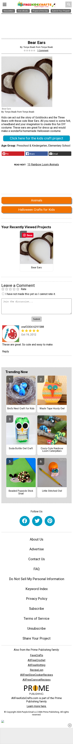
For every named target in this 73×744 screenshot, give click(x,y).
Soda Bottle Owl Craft (21, 448)
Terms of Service (36, 618)
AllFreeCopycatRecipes (37, 679)
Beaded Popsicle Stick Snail (21, 492)
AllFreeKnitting (36, 665)
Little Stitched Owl (52, 491)
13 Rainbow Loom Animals (43, 164)
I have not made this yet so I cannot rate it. (30, 294)
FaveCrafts (36, 655)
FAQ (36, 569)
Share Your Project (37, 638)
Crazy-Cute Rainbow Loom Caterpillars (52, 450)
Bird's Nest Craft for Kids (20, 408)
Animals (36, 200)
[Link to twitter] (37, 521)
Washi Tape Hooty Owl (52, 408)
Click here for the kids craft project (36, 138)
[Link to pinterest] (50, 521)
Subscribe (36, 609)
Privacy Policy (36, 599)
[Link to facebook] (25, 521)
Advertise (36, 549)
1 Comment (42, 50)
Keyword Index (36, 589)
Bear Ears (36, 267)
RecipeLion (36, 670)
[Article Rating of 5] (29, 50)
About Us (36, 539)
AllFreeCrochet (36, 660)
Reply (5, 351)
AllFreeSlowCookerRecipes (36, 674)
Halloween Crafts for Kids (36, 210)
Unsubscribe (36, 628)
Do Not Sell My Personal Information (36, 579)
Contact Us (36, 559)
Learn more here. (37, 706)
